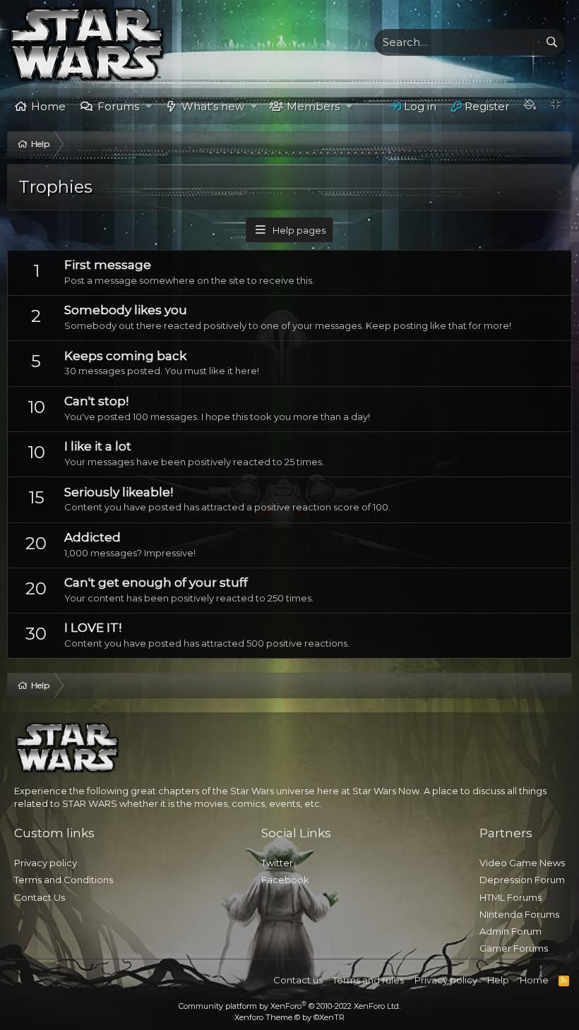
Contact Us (39, 897)
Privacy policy (45, 862)
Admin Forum (510, 931)
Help (498, 980)
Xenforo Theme (289, 1017)
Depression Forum (522, 879)
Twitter (277, 862)
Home (48, 106)
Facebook (285, 879)
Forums (118, 106)
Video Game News (522, 862)
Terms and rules (368, 980)
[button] (148, 106)
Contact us (298, 980)
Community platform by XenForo (289, 1006)
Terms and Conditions (63, 879)
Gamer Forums (513, 948)
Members (313, 106)
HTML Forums (510, 897)
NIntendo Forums (519, 914)
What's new (212, 106)
